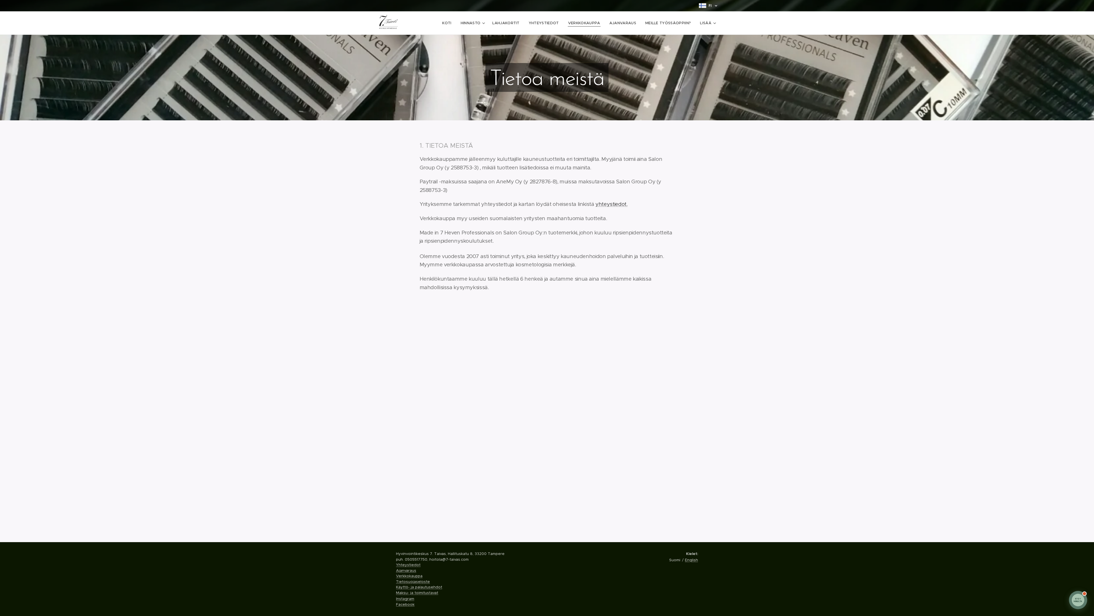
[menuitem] (448, 23)
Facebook (405, 604)
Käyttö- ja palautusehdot (419, 587)
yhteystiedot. (611, 204)
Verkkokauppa (409, 576)
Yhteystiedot (408, 564)
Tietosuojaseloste (413, 581)
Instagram (405, 598)
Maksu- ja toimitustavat (417, 592)
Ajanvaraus (406, 570)
